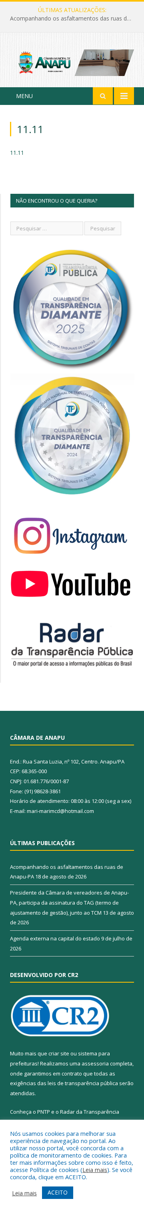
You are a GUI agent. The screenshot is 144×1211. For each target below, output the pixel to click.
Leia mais (94, 1169)
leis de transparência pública (83, 1083)
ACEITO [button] (58, 1192)
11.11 (17, 152)
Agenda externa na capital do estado (55, 938)
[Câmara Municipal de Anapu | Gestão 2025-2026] (72, 61)
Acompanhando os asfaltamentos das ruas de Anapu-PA (74, 18)
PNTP (43, 1111)
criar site (58, 1053)
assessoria (95, 1063)
